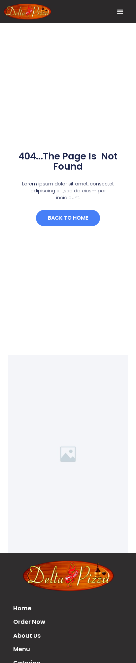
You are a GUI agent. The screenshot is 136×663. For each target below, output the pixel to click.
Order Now (29, 622)
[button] (120, 11)
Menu (21, 649)
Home (22, 608)
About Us (27, 635)
